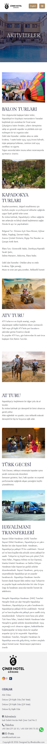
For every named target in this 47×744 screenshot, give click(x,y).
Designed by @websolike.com (31, 742)
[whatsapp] (7, 678)
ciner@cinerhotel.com (11, 737)
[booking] (10, 678)
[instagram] (3, 678)
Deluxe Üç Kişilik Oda (11, 709)
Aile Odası (6, 694)
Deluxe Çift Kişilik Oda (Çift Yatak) (16, 704)
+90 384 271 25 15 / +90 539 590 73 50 (20, 728)
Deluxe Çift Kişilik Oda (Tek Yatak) (16, 699)
